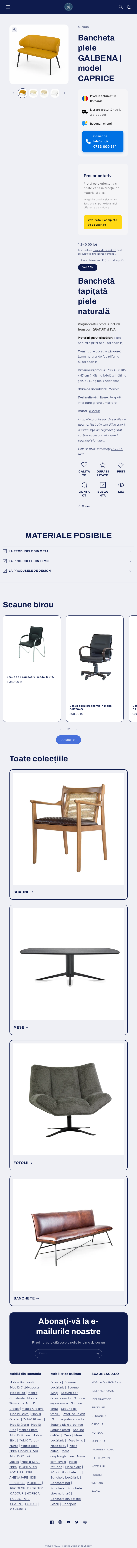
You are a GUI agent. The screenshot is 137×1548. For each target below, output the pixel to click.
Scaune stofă (60, 1430)
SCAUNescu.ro (62, 1546)
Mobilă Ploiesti (33, 1419)
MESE (19, 1027)
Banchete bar (60, 1483)
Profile (96, 1491)
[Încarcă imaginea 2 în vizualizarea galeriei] (33, 93)
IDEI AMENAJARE (103, 1391)
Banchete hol (71, 1472)
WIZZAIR (97, 1483)
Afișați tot (68, 739)
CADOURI (17, 1493)
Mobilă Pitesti (28, 1430)
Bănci (54, 1472)
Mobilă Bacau (20, 1435)
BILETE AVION (101, 1458)
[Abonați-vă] (98, 1353)
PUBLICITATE (20, 1499)
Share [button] (86, 506)
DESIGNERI (35, 1488)
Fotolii (54, 1504)
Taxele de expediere (104, 250)
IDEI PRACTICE (101, 1399)
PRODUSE (17, 1488)
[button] (8, 7)
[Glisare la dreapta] (64, 93)
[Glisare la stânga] (13, 93)
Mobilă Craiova (33, 1408)
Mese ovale (73, 1467)
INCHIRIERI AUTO (103, 1449)
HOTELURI (98, 1466)
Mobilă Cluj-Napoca (24, 1387)
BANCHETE (24, 1298)
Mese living (75, 1440)
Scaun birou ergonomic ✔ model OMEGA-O (91, 707)
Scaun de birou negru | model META (30, 677)
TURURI (97, 1475)
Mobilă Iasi (18, 1393)
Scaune (56, 1382)
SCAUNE (22, 892)
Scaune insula (60, 1398)
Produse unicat (74, 1414)
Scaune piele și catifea (66, 1424)
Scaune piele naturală (68, 1419)
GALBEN (87, 267)
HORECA (33, 1493)
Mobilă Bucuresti (21, 1382)
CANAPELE (18, 1509)
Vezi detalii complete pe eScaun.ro (102, 222)
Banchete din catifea (65, 1499)
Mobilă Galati (19, 1414)
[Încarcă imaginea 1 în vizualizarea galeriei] (22, 93)
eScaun (94, 411)
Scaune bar (69, 1393)
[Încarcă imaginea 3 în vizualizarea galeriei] (44, 93)
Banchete (57, 1488)
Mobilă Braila (19, 1424)
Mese (67, 1435)
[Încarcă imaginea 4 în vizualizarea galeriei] (54, 93)
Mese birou (58, 1446)
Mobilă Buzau (28, 1451)
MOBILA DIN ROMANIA (106, 1382)
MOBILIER (34, 1483)
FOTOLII (21, 1163)
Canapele (69, 1504)
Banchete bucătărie (64, 1477)
